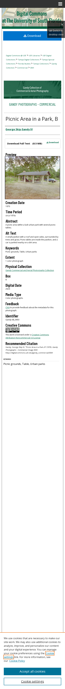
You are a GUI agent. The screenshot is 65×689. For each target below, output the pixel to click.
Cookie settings (32, 681)
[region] (32, 660)
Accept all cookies (32, 671)
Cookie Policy (17, 661)
